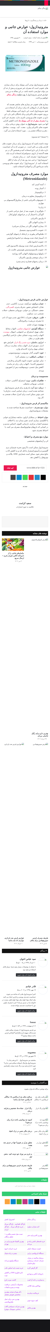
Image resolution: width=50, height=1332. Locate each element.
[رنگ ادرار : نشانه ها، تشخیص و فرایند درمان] (41, 1112)
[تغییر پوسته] (7, 14)
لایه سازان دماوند (33, 1227)
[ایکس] (43, 477)
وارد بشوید (28, 1089)
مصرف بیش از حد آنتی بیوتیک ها (32, 121)
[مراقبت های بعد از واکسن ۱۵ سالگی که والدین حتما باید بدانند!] (41, 1100)
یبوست (6, 332)
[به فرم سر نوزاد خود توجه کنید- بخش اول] (41, 1157)
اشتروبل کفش (9, 1219)
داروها (27, 20)
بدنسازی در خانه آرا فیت (35, 1280)
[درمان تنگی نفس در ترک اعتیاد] (41, 1134)
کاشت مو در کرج (10, 1280)
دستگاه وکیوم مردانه (11, 1261)
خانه (45, 20)
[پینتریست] (31, 477)
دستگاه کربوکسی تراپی (35, 1253)
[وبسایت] (28, 511)
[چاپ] (13, 477)
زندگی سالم (12, 95)
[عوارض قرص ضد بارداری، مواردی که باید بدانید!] (13, 839)
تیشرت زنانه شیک (10, 1253)
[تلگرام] (19, 477)
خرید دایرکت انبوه (10, 1249)
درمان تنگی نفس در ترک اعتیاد (20, 1131)
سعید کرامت (27, 38)
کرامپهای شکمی (23, 329)
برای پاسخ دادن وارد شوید (26, 975)
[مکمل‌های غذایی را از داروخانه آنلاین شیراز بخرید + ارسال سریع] (13, 544)
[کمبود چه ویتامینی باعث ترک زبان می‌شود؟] (41, 1123)
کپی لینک (10, 468)
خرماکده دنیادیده (33, 1293)
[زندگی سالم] (43, 8)
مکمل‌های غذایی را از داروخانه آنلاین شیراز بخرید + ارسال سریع (13, 555)
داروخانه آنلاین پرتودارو (35, 1274)
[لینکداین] (37, 477)
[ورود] (12, 14)
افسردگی (10, 307)
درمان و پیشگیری (36, 20)
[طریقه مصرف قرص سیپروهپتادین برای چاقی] (37, 839)
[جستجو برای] (3, 14)
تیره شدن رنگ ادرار (22, 342)
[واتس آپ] (25, 477)
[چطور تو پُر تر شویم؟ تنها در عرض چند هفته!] (41, 1146)
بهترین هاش (31, 1308)
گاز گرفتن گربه (32, 1268)
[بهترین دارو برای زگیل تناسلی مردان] (37, 634)
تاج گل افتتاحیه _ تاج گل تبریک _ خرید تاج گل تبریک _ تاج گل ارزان (14, 1226)
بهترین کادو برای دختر (34, 1235)
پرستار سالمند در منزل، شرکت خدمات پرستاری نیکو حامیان (35, 1260)
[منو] (45, 14)
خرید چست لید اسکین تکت (13, 1268)
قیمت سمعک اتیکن (34, 1249)
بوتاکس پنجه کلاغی (34, 1286)
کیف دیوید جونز (32, 1300)
